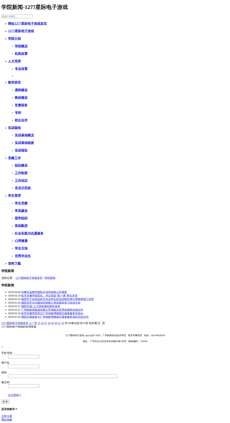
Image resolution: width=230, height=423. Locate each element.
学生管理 (14, 195)
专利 (18, 112)
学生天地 (21, 248)
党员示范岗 (23, 188)
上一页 (33, 323)
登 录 (5, 401)
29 (52, 323)
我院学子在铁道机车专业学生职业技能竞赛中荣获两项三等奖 (57, 299)
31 (59, 323)
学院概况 (21, 46)
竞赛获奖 (21, 105)
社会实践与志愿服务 (29, 233)
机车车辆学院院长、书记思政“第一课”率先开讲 (49, 295)
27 (45, 323)
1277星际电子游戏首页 (28, 277)
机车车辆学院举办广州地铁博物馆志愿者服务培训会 (52, 313)
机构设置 (21, 53)
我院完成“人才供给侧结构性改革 (40, 306)
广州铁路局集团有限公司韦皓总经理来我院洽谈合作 (52, 309)
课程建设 (21, 90)
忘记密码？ (15, 395)
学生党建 (21, 203)
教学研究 (14, 82)
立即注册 (6, 416)
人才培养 (14, 61)
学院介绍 (14, 38)
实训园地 (14, 127)
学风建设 (21, 210)
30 (56, 323)
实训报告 (21, 150)
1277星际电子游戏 (21, 31)
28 (49, 323)
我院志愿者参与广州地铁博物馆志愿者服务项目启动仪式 (55, 316)
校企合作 (21, 120)
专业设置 (21, 68)
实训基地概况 (24, 135)
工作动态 (21, 180)
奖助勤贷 (21, 225)
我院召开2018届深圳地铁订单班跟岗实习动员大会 (50, 302)
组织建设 (21, 165)
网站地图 (6, 419)
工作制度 (21, 173)
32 (62, 323)
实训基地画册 (24, 142)
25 (39, 323)
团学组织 (21, 218)
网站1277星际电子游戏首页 (27, 23)
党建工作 (14, 158)
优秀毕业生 (23, 256)
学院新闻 (50, 277)
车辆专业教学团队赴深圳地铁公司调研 (44, 292)
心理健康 (21, 240)
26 (42, 323)
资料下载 (14, 263)
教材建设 (21, 97)
